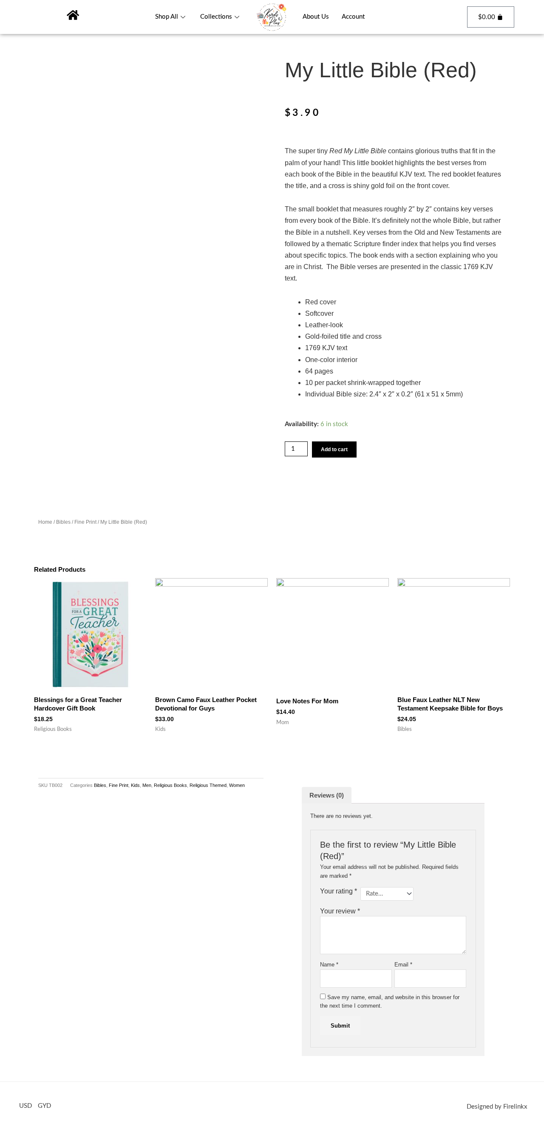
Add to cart (334, 449)
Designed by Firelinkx (497, 1107)
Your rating (338, 891)
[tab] (326, 795)
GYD (44, 1106)
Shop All (166, 17)
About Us (316, 17)
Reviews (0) (326, 795)
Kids (135, 785)
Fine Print (85, 522)
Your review (340, 911)
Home (45, 522)
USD (25, 1106)
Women (237, 785)
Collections (216, 17)
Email (403, 964)
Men (146, 785)
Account (353, 17)
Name (329, 964)
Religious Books (170, 785)
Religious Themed (208, 785)
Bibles (63, 522)
